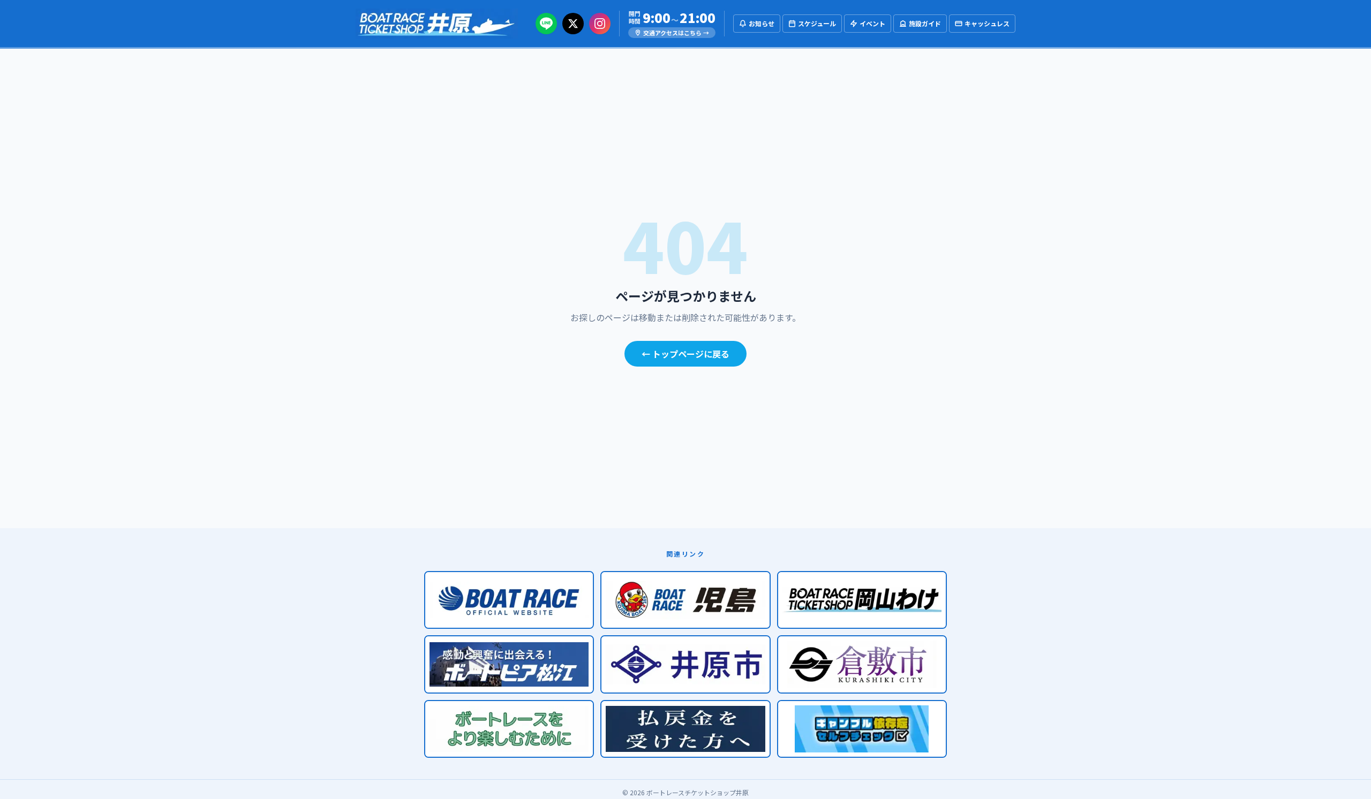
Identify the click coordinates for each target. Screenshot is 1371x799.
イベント (872, 23)
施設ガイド (925, 23)
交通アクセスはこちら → (676, 32)
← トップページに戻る (685, 353)
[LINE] (546, 23)
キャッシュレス (987, 23)
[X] (573, 23)
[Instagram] (600, 23)
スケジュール (817, 23)
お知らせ (761, 23)
